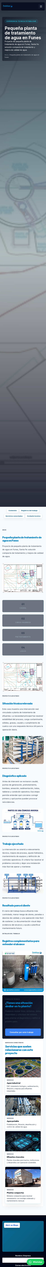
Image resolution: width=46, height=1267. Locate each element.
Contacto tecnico (33, 516)
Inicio (6, 55)
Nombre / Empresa (23, 1256)
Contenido (12, 510)
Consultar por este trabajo (21, 1032)
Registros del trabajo (29, 510)
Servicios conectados (14, 516)
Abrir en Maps (12, 1225)
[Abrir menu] (41, 6)
